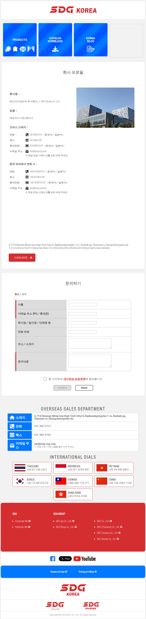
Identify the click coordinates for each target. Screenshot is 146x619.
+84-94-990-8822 (119, 469)
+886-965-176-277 (78, 483)
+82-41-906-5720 (37, 177)
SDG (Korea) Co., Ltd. (107, 539)
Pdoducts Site (21, 527)
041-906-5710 (35, 134)
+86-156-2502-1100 (120, 483)
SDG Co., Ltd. (103, 521)
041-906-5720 (35, 140)
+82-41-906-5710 (37, 171)
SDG (69, 615)
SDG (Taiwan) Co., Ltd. (107, 532)
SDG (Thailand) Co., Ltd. (108, 527)
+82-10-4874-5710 (37, 182)
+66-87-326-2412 (37, 469)
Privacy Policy (87, 571)
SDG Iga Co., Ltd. (64, 521)
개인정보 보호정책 (74, 379)
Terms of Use (57, 571)
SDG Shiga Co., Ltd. (65, 527)
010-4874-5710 (36, 145)
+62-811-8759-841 (78, 469)
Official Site (55, 609)
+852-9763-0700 (77, 496)
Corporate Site (21, 521)
